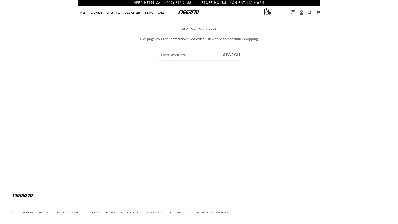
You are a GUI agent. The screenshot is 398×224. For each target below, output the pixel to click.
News (149, 12)
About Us (183, 212)
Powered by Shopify (212, 212)
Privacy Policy (104, 212)
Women (96, 12)
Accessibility (131, 212)
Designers (133, 12)
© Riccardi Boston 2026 (31, 212)
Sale (161, 12)
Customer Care (159, 212)
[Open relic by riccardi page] (268, 12)
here (218, 39)
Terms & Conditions (71, 212)
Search (231, 54)
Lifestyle (114, 12)
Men (83, 12)
